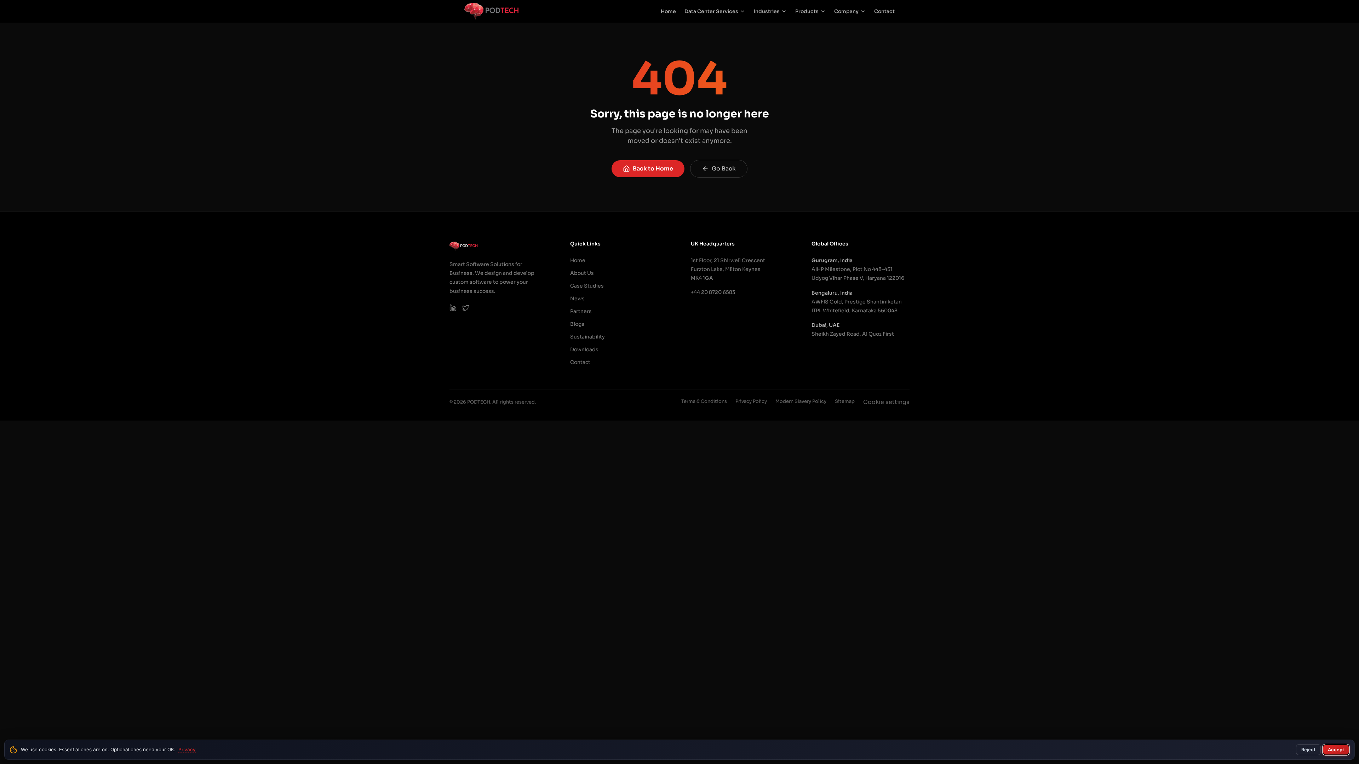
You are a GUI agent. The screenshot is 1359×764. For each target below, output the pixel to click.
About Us (582, 273)
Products (807, 11)
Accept (1336, 749)
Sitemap (845, 401)
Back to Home (653, 168)
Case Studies (587, 286)
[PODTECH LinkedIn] (453, 307)
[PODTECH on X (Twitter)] (465, 307)
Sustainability (587, 337)
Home (668, 11)
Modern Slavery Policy (800, 401)
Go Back (724, 168)
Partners (581, 311)
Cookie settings (886, 402)
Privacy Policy (751, 401)
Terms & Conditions (704, 401)
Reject (1308, 749)
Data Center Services (711, 11)
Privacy (187, 749)
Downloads (584, 349)
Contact (884, 11)
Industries (767, 11)
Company (846, 11)
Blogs (577, 324)
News (577, 298)
